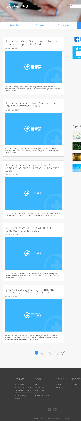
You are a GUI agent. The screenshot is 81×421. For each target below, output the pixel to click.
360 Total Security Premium (23, 390)
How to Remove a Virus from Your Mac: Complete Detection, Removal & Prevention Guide (32, 167)
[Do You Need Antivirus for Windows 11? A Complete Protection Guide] (33, 269)
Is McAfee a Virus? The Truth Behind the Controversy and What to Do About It (29, 291)
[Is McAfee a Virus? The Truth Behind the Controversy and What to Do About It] (33, 331)
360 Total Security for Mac (23, 393)
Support (58, 384)
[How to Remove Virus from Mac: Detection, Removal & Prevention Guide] (33, 144)
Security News (39, 390)
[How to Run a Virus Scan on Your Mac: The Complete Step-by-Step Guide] (33, 82)
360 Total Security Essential (23, 387)
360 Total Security (20, 384)
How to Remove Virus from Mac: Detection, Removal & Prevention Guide (31, 104)
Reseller (74, 387)
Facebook (76, 39)
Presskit (37, 393)
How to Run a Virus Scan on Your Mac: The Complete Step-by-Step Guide (31, 42)
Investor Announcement (42, 395)
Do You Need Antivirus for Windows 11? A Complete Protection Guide (30, 229)
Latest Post (15, 25)
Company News (64, 25)
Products (40, 25)
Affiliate (74, 384)
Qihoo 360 (59, 387)
